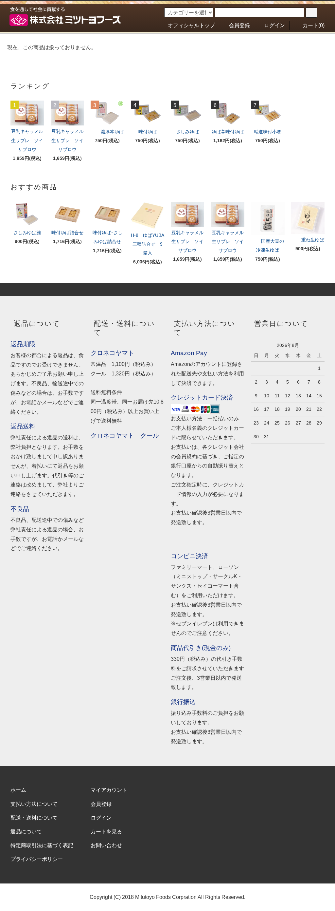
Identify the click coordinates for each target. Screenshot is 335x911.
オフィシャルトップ (191, 25)
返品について (26, 831)
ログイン (274, 25)
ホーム (18, 790)
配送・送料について (34, 818)
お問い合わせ (106, 845)
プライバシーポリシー (36, 859)
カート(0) (314, 25)
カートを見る (106, 831)
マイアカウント (109, 790)
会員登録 (239, 25)
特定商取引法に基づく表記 (41, 845)
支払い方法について (34, 804)
